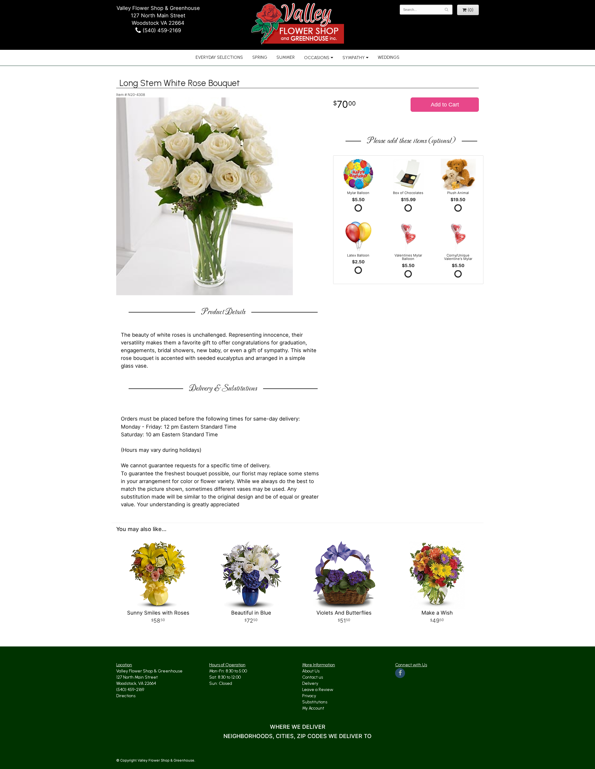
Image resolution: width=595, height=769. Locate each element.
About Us (311, 671)
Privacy (309, 695)
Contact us (312, 677)
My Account (313, 708)
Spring (259, 57)
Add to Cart (445, 105)
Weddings (388, 57)
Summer (285, 57)
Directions (125, 695)
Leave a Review (317, 689)
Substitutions (314, 702)
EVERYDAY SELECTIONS (219, 57)
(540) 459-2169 (161, 30)
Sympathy (353, 57)
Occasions (316, 57)
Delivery (310, 683)
